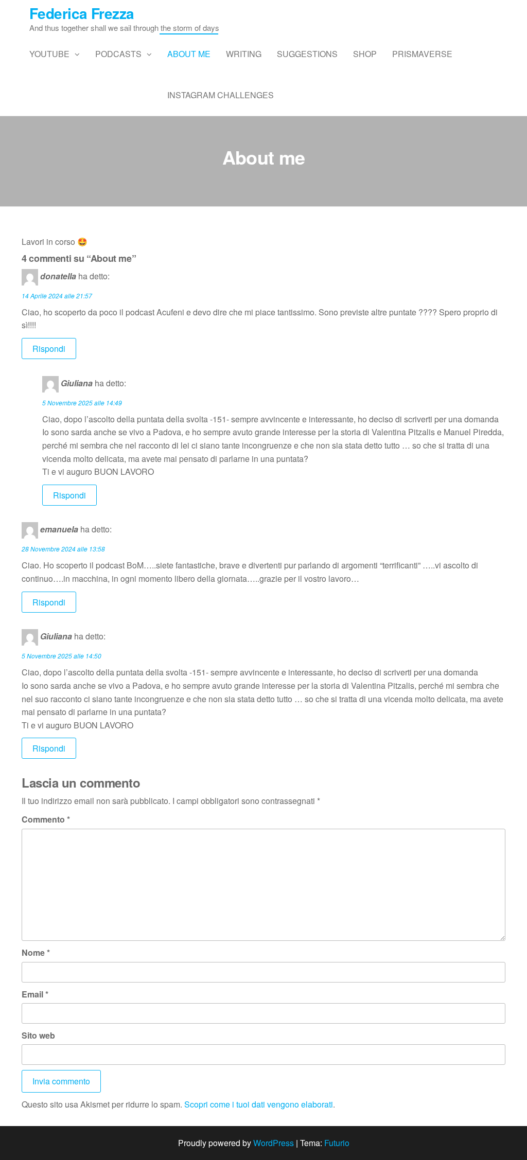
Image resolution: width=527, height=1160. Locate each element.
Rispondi (48, 348)
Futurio (336, 1143)
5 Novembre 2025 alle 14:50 (61, 655)
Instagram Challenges (220, 95)
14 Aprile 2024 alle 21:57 (57, 295)
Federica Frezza (81, 13)
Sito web (38, 1035)
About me (188, 54)
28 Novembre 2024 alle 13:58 (63, 548)
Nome (36, 952)
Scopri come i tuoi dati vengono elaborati (258, 1104)
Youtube (49, 54)
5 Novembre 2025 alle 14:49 (82, 402)
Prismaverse (422, 54)
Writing (243, 54)
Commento (46, 819)
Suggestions (307, 54)
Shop (365, 54)
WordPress (273, 1143)
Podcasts (118, 54)
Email (35, 994)
